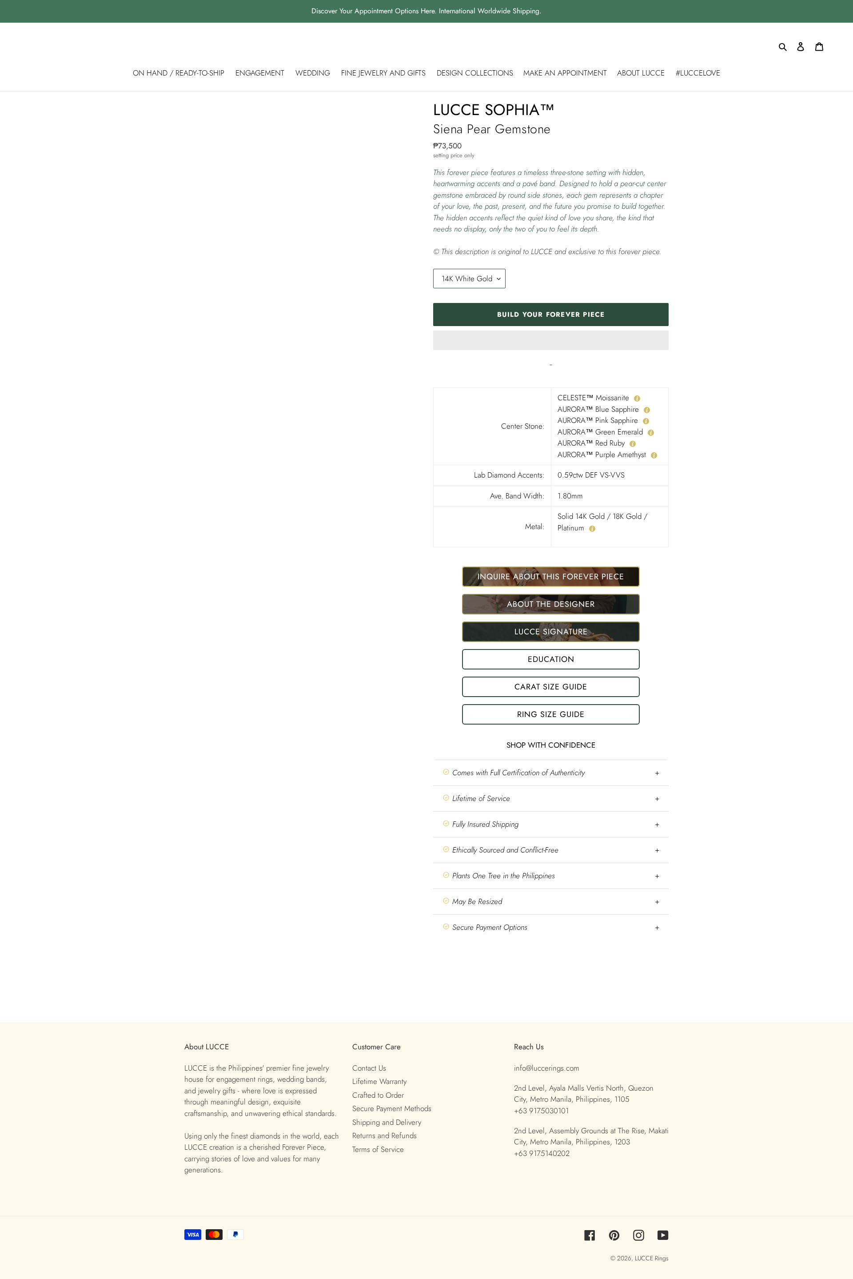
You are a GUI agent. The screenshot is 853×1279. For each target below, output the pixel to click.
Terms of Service (378, 1149)
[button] (551, 340)
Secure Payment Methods (391, 1108)
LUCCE (645, 1258)
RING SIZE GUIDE (551, 714)
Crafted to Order (378, 1095)
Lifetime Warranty (379, 1081)
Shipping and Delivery (386, 1122)
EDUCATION (551, 659)
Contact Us (369, 1068)
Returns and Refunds (384, 1135)
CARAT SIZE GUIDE (550, 687)
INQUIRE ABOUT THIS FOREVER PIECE (551, 576)
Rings (662, 1258)
